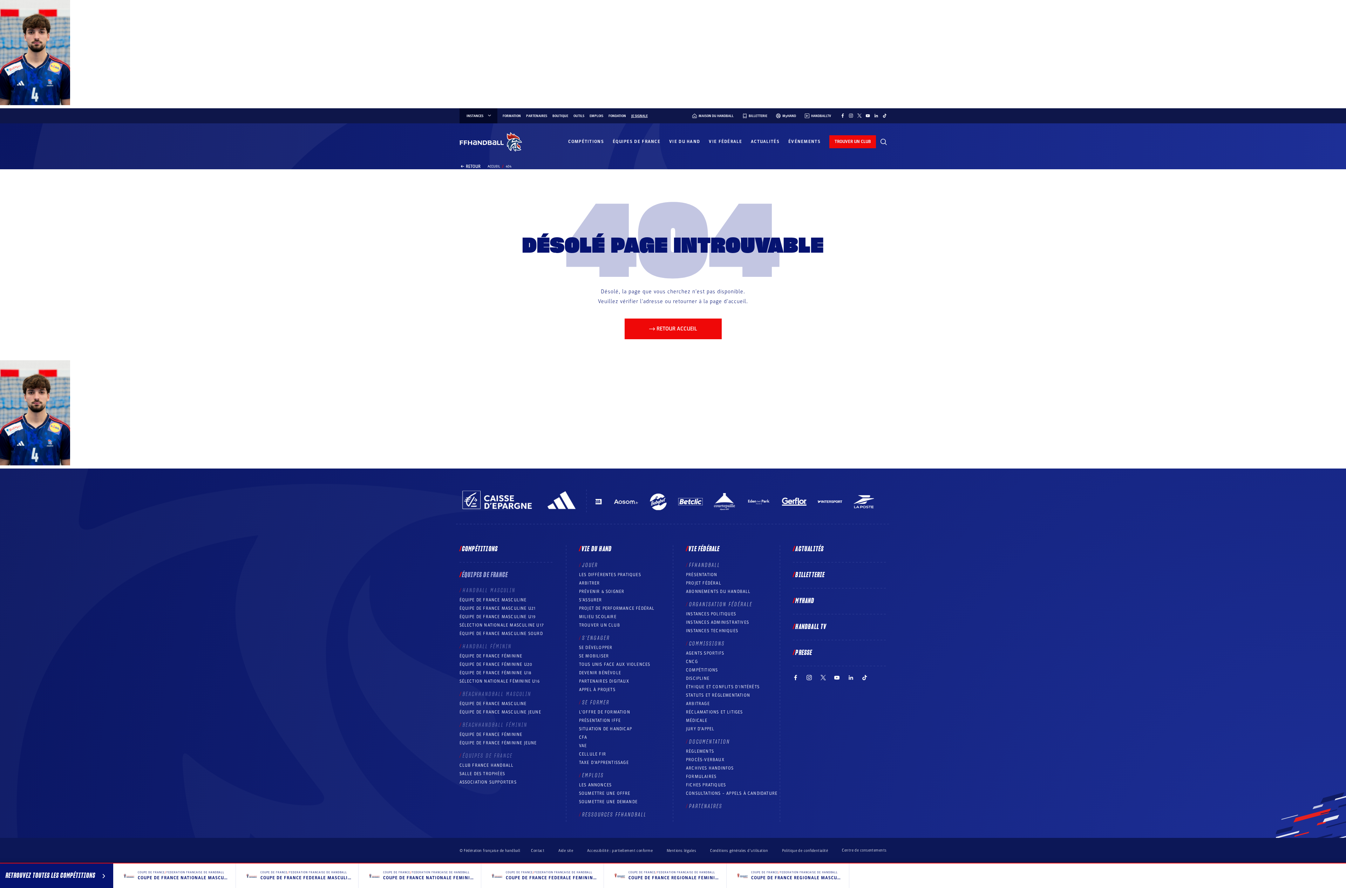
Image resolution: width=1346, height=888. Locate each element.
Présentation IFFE (600, 720)
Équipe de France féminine (491, 656)
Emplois (596, 116)
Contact (537, 850)
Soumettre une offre (605, 793)
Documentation (709, 742)
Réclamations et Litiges (714, 712)
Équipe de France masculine (493, 599)
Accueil (494, 166)
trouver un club (853, 141)
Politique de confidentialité (805, 850)
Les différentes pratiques (610, 574)
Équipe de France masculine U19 (498, 616)
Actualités (765, 141)
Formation (512, 116)
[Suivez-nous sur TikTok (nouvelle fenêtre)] (885, 116)
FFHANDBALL (704, 565)
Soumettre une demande (608, 801)
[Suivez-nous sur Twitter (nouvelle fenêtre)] (859, 116)
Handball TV (811, 626)
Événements (804, 141)
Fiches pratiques (706, 785)
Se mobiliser (594, 656)
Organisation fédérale (721, 604)
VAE (583, 745)
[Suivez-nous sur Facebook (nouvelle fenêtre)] (843, 116)
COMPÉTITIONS (702, 670)
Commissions (707, 644)
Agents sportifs (705, 653)
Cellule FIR (592, 754)
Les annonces (595, 785)
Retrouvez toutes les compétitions (50, 875)
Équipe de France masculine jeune (500, 712)
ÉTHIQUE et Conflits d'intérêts (723, 686)
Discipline (697, 678)
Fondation (617, 116)
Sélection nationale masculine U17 (502, 625)
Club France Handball (487, 765)
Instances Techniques (712, 630)
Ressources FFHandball (614, 815)
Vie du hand (684, 141)
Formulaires (701, 776)
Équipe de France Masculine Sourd (501, 633)
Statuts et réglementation (718, 695)
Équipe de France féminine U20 (496, 664)
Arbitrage (698, 703)
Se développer (596, 647)
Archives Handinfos (710, 768)
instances (475, 116)
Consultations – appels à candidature (731, 793)
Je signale (639, 116)
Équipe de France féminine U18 (496, 672)
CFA (583, 737)
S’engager (596, 638)
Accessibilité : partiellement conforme (620, 850)
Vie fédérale (725, 141)
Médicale (697, 720)
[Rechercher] (884, 142)
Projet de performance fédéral (617, 608)
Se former (596, 702)
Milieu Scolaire (598, 616)
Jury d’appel (700, 728)
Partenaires (536, 116)
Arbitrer (589, 583)
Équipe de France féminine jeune (498, 742)
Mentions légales (681, 850)
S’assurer (590, 599)
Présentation (701, 574)
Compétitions (586, 141)
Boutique (560, 116)
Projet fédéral (703, 583)
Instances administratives (717, 622)
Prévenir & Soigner (602, 591)
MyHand (804, 600)
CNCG (692, 661)
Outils (578, 116)
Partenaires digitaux (604, 681)
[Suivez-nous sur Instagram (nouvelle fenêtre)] (851, 116)
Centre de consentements (864, 850)
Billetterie (810, 575)
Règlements (700, 751)
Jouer (590, 565)
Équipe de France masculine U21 (498, 608)
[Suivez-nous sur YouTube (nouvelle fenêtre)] (868, 116)
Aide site (565, 850)
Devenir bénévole (600, 672)
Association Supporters (488, 782)
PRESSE (803, 652)
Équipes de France (636, 141)
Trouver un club (599, 625)
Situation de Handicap (605, 728)
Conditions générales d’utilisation (739, 850)
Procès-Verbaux (705, 759)
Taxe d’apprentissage (604, 762)
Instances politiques (711, 614)
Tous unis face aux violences (615, 664)
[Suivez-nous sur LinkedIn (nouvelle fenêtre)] (876, 116)
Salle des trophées (482, 773)
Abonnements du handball (718, 591)
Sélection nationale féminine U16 (500, 681)
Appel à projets (597, 689)
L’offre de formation (604, 712)
